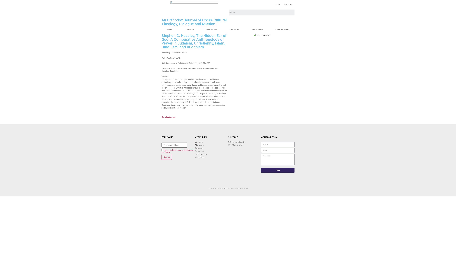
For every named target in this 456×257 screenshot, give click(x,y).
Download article (168, 117)
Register (288, 4)
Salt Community (282, 30)
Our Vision (189, 30)
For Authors (257, 30)
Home (169, 30)
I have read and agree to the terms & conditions (178, 151)
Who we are (211, 30)
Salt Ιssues (234, 30)
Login (277, 4)
